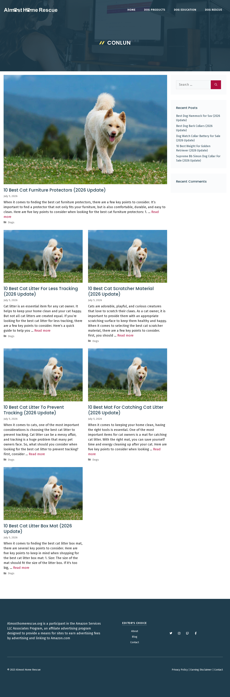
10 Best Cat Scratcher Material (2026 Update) (121, 291)
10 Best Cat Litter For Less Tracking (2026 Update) (41, 291)
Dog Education (185, 9)
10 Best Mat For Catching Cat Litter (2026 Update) (125, 410)
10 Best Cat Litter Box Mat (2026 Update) (38, 528)
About (134, 631)
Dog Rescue (213, 9)
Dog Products (154, 9)
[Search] (216, 84)
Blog (134, 636)
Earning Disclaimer (201, 669)
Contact (134, 642)
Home (131, 9)
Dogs (11, 222)
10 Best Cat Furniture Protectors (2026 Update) (55, 190)
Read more (42, 331)
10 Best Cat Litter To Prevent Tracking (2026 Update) (34, 410)
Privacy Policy (180, 669)
